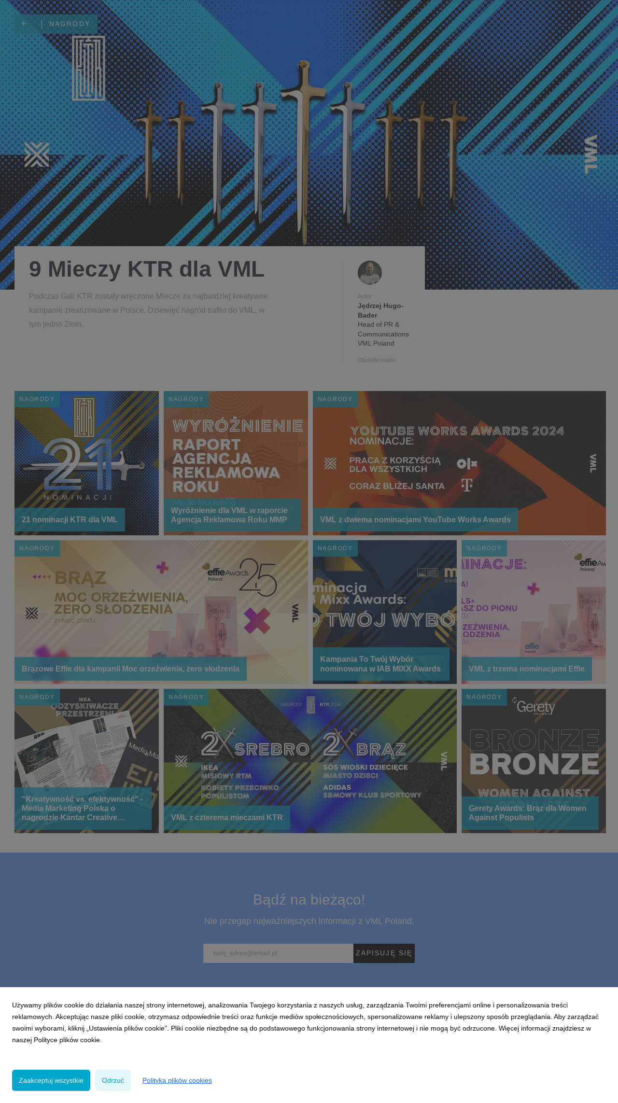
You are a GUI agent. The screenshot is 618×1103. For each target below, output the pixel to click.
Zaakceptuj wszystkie (51, 1080)
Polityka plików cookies (177, 1080)
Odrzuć (113, 1080)
